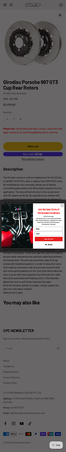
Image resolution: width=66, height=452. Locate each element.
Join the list (48, 239)
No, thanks (48, 244)
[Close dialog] (62, 205)
